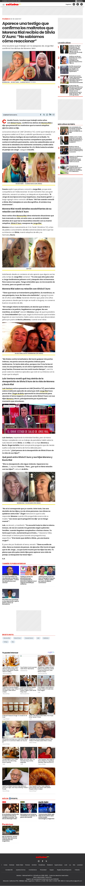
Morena (10, 399)
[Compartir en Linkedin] (50, 114)
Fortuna (27, 865)
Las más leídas (64, 43)
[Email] (53, 115)
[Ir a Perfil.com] (79, 1)
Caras (5, 865)
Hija (13, 642)
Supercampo (58, 865)
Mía (74, 865)
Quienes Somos (20, 870)
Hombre (34, 865)
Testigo (6, 642)
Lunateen (80, 865)
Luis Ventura (7, 388)
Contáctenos (33, 870)
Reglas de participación (64, 870)
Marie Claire (19, 865)
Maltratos (45, 638)
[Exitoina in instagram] (74, 4)
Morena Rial (46, 123)
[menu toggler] (3, 4)
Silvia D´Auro (16, 223)
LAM (38, 638)
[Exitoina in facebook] (77, 4)
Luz (70, 865)
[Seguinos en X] (81, 4)
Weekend (50, 865)
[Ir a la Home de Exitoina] (13, 4)
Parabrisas (42, 865)
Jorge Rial (44, 391)
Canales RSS (9, 870)
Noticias (11, 865)
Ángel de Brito (18, 393)
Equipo (52, 870)
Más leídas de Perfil (66, 124)
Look (65, 865)
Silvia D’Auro (16, 123)
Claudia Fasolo (29, 638)
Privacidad (43, 870)
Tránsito (77, 870)
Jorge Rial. (37, 223)
